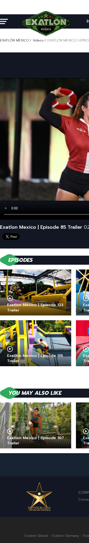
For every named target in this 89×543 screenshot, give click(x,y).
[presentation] (6, 425)
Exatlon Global (36, 535)
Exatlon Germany (65, 535)
